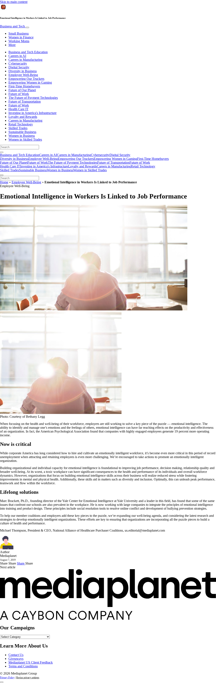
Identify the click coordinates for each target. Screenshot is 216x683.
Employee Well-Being (23, 75)
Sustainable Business (22, 132)
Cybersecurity (17, 63)
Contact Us (15, 655)
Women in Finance (21, 37)
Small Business (18, 33)
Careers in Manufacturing (25, 59)
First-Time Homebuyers (24, 86)
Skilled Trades (17, 128)
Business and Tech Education (28, 52)
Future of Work (18, 94)
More (12, 45)
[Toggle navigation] (27, 27)
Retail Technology (20, 124)
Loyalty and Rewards (22, 116)
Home (4, 182)
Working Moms (18, 41)
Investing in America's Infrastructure (32, 113)
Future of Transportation (24, 101)
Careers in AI (17, 56)
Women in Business (21, 135)
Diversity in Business (22, 71)
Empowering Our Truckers (26, 78)
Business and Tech (13, 26)
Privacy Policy (7, 677)
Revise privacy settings (27, 677)
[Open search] (1, 152)
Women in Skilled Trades (25, 139)
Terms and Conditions (23, 666)
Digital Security (18, 67)
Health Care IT (18, 109)
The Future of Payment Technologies (33, 97)
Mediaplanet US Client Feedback (30, 662)
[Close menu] (1, 175)
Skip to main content (13, 2)
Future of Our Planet (22, 90)
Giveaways (15, 658)
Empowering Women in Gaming (30, 82)
